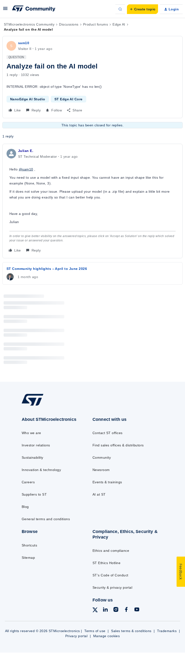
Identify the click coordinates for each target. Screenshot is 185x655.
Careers (28, 482)
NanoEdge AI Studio (27, 99)
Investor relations (36, 445)
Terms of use (95, 631)
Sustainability (32, 457)
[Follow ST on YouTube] (137, 610)
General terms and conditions (46, 519)
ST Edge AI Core (68, 99)
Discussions (68, 24)
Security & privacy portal (112, 587)
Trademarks (167, 631)
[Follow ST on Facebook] (126, 610)
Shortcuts (29, 545)
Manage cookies (106, 636)
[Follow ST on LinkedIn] (105, 610)
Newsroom (101, 470)
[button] (5, 10)
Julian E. (25, 151)
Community (101, 457)
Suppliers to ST (34, 494)
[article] (92, 201)
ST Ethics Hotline (106, 563)
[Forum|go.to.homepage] (33, 9)
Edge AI (118, 24)
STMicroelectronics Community (29, 24)
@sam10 (26, 169)
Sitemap (28, 557)
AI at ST (99, 494)
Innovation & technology (41, 470)
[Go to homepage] (36, 405)
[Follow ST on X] (95, 610)
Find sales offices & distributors (118, 445)
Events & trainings (107, 482)
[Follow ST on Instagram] (116, 610)
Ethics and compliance (110, 551)
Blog (25, 507)
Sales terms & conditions (131, 631)
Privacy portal (76, 636)
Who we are (31, 433)
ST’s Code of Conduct (110, 575)
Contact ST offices (107, 433)
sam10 (23, 43)
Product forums (95, 24)
